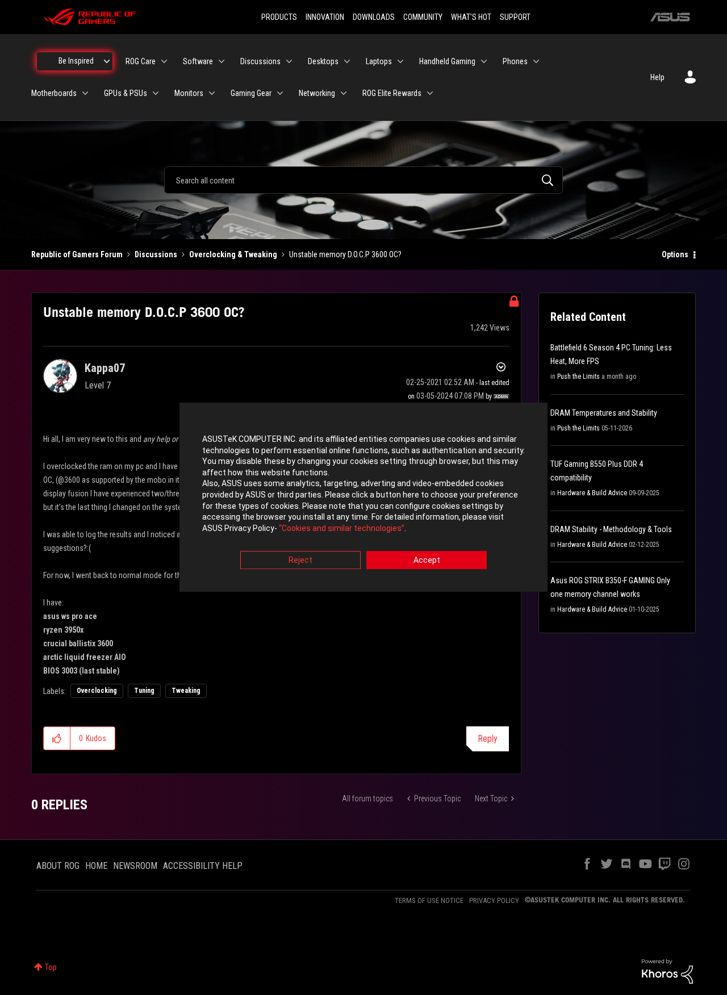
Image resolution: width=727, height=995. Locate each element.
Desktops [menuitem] (323, 61)
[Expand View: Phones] (536, 61)
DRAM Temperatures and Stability (603, 412)
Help (657, 77)
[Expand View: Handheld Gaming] (484, 61)
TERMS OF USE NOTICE (429, 900)
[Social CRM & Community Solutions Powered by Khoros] (667, 970)
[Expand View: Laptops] (400, 61)
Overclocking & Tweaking (233, 254)
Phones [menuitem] (515, 61)
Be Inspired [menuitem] (76, 60)
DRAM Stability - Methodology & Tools (611, 529)
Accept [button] (426, 560)
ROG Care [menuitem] (141, 61)
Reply (488, 738)
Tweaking (186, 691)
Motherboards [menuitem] (54, 93)
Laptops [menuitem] (379, 61)
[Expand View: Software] (221, 61)
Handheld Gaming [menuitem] (447, 61)
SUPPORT (515, 17)
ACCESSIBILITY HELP (203, 865)
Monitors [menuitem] (188, 93)
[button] (57, 738)
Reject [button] (300, 560)
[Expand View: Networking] (343, 93)
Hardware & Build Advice (592, 493)
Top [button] (51, 967)
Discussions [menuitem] (260, 61)
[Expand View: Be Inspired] (106, 61)
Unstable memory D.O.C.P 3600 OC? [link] (345, 254)
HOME (96, 865)
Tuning (144, 691)
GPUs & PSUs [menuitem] (125, 93)
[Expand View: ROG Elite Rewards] (430, 93)
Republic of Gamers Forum (77, 254)
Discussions (156, 254)
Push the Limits (578, 377)
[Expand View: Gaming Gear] (280, 93)
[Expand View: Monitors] (212, 93)
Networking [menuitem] (317, 93)
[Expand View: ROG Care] (164, 61)
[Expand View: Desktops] (347, 61)
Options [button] (675, 254)
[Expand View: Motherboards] (85, 93)
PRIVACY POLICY (494, 900)
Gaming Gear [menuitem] (251, 93)
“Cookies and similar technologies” (341, 528)
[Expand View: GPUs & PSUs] (155, 93)
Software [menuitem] (198, 61)
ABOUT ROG (58, 865)
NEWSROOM (135, 865)
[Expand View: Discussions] (289, 61)
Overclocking (97, 691)
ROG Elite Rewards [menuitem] (391, 93)
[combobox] (363, 180)
